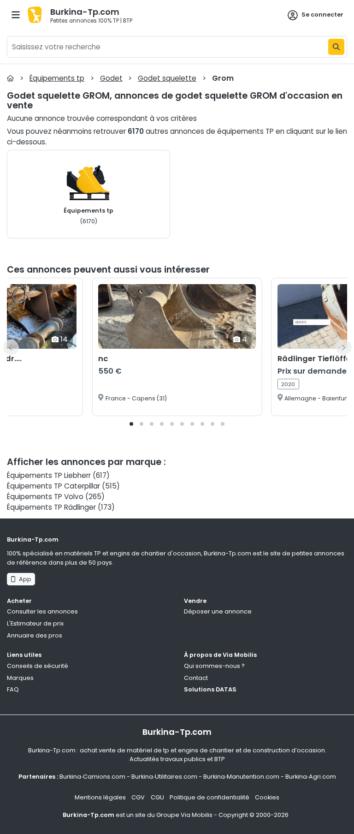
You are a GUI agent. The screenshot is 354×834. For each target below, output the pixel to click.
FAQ (13, 689)
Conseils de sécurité (37, 666)
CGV (138, 797)
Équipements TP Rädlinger (51, 507)
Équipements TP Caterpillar (53, 486)
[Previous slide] (10, 347)
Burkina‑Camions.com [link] (92, 776)
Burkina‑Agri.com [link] (310, 776)
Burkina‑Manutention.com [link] (241, 776)
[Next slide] (343, 347)
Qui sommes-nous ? (214, 666)
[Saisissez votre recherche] (336, 47)
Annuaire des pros (34, 635)
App (23, 579)
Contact (196, 678)
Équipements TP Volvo (45, 496)
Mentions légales (100, 797)
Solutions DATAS (210, 689)
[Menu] (15, 15)
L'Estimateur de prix (35, 623)
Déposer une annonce (218, 611)
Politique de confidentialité (209, 797)
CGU (157, 797)
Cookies (267, 797)
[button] (131, 424)
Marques (20, 678)
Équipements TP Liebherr (49, 475)
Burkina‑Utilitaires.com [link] (164, 776)
